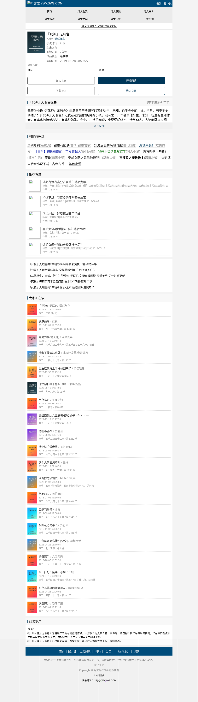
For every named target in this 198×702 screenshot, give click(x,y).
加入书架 (61, 80)
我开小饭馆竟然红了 (119, 151)
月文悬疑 (116, 11)
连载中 (64, 56)
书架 (158, 3)
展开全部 (99, 126)
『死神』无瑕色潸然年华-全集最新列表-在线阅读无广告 (61, 270)
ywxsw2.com (51, 3)
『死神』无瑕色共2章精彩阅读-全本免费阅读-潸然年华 (61, 287)
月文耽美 (83, 11)
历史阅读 (149, 19)
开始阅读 (131, 80)
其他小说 (75, 164)
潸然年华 (60, 39)
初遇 (101, 70)
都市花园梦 (72, 145)
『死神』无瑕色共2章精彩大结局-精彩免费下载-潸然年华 (62, 264)
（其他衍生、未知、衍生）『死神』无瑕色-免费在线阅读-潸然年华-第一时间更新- (77, 275)
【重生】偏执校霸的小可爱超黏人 (64, 151)
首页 (49, 11)
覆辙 (55, 158)
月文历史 (116, 19)
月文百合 (149, 11)
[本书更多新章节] (159, 102)
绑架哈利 (39, 145)
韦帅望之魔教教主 (138, 158)
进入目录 (131, 90)
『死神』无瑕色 (56, 110)
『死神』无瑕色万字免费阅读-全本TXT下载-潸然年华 (60, 281)
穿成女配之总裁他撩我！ (92, 158)
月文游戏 (49, 19)
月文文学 (83, 19)
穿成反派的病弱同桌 (115, 145)
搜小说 (168, 3)
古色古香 (58, 164)
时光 (29, 70)
